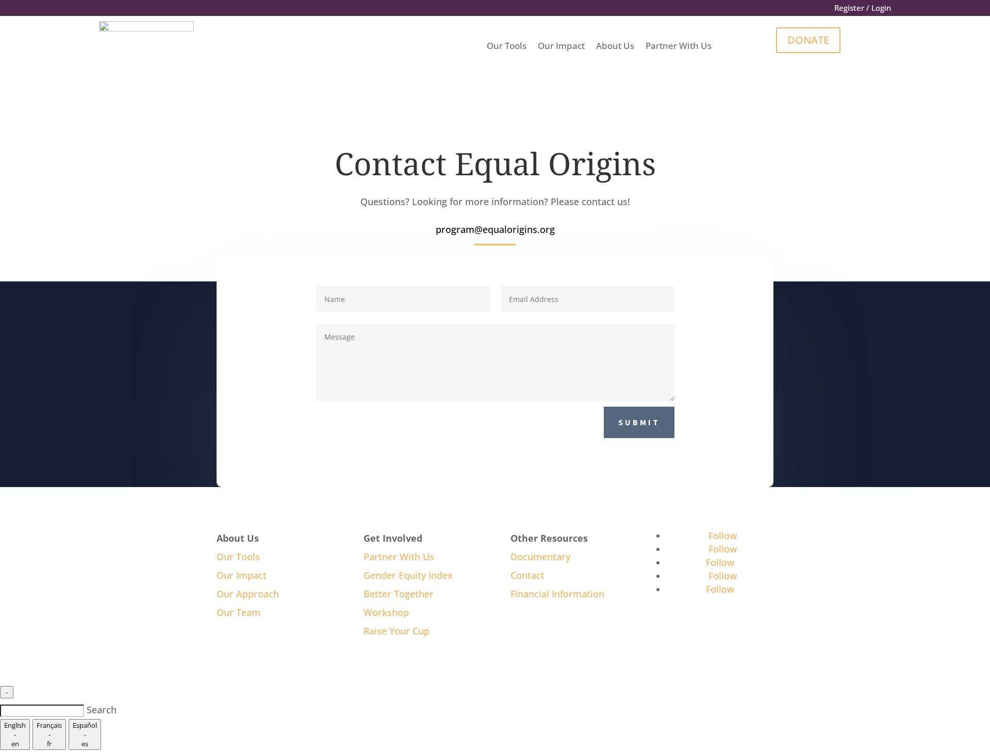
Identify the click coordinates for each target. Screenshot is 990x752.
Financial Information (557, 594)
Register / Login (862, 8)
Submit (639, 422)
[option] (15, 734)
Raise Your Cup (397, 631)
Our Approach (248, 594)
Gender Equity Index (408, 575)
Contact (527, 575)
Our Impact (561, 46)
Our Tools (506, 46)
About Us (615, 46)
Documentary (540, 556)
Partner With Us (679, 46)
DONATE (808, 40)
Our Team (238, 612)
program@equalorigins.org (495, 229)
